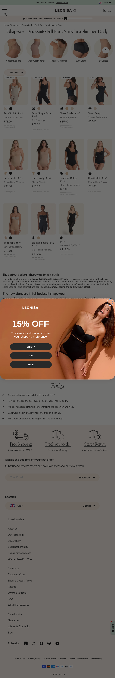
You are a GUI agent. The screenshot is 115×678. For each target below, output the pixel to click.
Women (31, 346)
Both (31, 364)
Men (31, 355)
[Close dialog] (110, 302)
